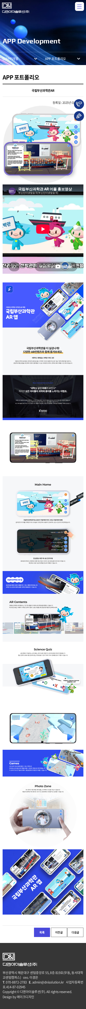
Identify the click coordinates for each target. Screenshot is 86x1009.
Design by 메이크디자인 (18, 996)
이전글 (59, 932)
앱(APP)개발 (10, 58)
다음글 (75, 932)
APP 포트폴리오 (55, 58)
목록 (41, 932)
